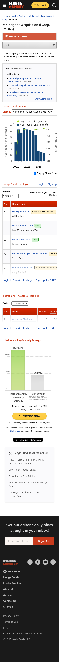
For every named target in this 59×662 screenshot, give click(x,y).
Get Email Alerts (18, 36)
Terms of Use (10, 622)
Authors (8, 595)
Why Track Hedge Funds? (22, 470)
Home (5, 16)
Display (6, 111)
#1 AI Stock (40, 5)
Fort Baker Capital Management (30, 253)
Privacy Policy (11, 616)
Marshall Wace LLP (22, 225)
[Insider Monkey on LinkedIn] (53, 562)
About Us (8, 589)
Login (41, 184)
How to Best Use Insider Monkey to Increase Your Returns (28, 461)
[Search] (54, 5)
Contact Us (9, 601)
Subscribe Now (29, 416)
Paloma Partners (21, 239)
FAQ (5, 628)
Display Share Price (47, 173)
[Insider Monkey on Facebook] (31, 562)
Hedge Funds (11, 577)
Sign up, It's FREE (46, 280)
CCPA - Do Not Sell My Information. (22, 633)
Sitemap (8, 607)
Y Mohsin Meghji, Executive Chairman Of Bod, (31, 85)
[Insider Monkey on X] (39, 562)
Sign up (52, 184)
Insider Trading (18, 16)
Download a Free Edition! (22, 476)
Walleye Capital (20, 211)
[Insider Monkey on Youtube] (46, 562)
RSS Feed (14, 571)
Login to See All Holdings (17, 280)
